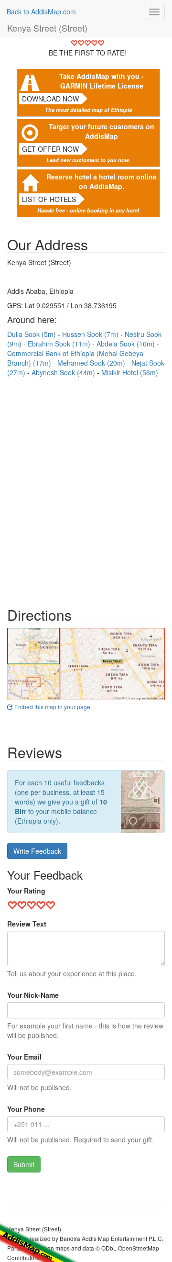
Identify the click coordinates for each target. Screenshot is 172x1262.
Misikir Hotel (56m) (129, 372)
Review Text (26, 923)
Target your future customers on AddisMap (101, 131)
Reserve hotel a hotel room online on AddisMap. (101, 181)
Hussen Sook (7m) (91, 334)
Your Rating (26, 890)
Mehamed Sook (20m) (92, 363)
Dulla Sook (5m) (32, 334)
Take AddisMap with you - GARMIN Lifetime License (101, 80)
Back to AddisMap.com (41, 11)
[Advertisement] (86, 487)
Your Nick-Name (33, 995)
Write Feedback (37, 851)
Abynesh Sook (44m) (64, 372)
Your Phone (26, 1109)
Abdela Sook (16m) (127, 343)
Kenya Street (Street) (47, 28)
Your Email (24, 1056)
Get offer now (50, 149)
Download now (50, 98)
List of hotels (49, 199)
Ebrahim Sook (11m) (60, 343)
